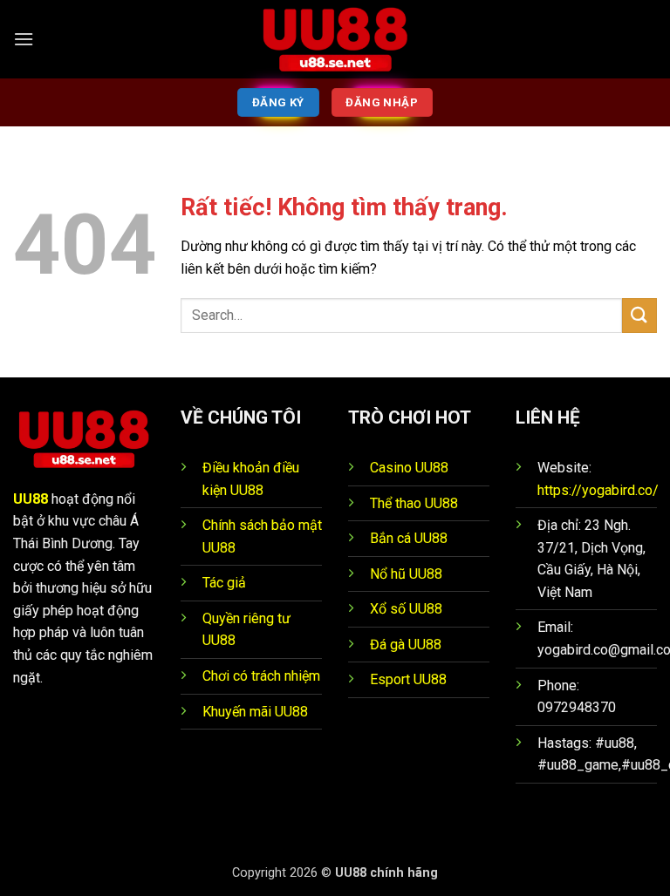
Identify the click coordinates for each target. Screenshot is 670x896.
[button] (23, 38)
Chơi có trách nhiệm (261, 676)
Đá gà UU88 (405, 644)
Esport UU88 (408, 679)
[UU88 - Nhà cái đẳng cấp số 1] (335, 39)
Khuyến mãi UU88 (255, 711)
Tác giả (224, 582)
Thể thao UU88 (414, 503)
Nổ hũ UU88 (406, 574)
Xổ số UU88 (406, 609)
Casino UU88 (409, 467)
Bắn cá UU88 (409, 538)
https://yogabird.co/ (598, 490)
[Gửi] (639, 315)
